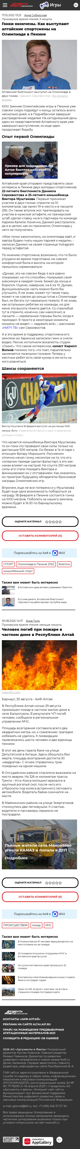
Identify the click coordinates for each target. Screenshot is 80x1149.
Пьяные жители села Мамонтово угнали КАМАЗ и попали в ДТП (38, 847)
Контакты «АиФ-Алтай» (21, 1019)
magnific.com (11, 692)
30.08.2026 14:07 (12, 621)
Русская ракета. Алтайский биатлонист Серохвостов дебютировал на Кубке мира (42, 601)
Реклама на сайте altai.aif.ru (27, 1024)
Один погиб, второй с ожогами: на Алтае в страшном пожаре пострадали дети (42, 990)
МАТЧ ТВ (10, 327)
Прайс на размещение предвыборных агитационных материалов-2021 (33, 1031)
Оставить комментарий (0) (40, 535)
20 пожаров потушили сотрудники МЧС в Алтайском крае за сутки (42, 955)
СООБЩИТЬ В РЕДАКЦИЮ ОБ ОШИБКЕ (31, 1038)
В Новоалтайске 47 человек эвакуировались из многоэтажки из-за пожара (45, 943)
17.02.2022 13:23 (11, 15)
